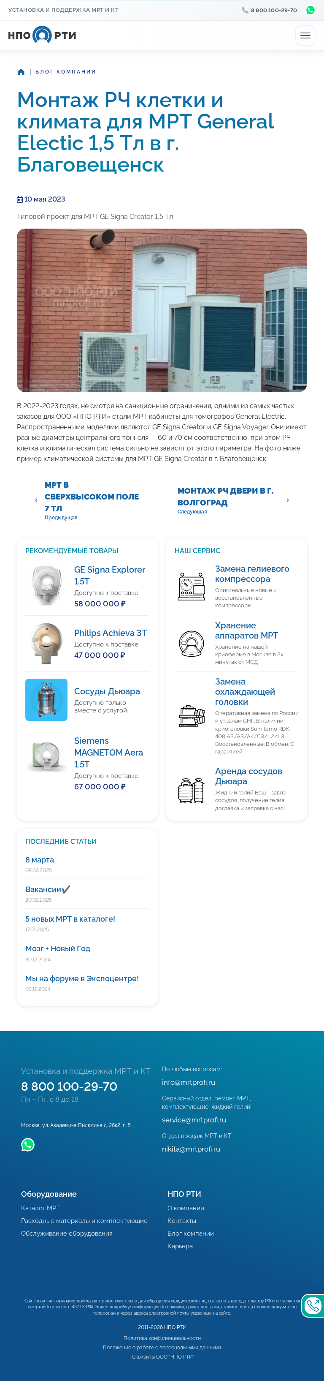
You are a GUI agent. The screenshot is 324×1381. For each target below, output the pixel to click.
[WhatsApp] (310, 10)
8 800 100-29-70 (274, 10)
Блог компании (66, 71)
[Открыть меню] (305, 35)
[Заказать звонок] (312, 1306)
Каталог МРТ (40, 1208)
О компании (185, 1208)
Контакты (181, 1221)
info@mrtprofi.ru (188, 1082)
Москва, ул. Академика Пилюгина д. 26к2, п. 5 (76, 1125)
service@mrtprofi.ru (194, 1120)
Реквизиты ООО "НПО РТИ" (162, 1357)
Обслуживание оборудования (67, 1233)
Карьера (180, 1246)
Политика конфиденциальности (162, 1338)
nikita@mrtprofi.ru (191, 1149)
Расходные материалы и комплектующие (84, 1221)
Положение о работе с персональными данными (162, 1348)
